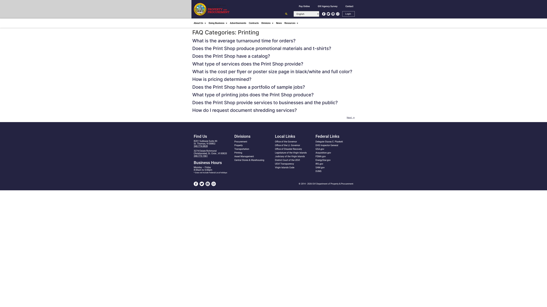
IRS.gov (319, 163)
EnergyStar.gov (323, 160)
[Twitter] (328, 14)
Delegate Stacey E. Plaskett (329, 141)
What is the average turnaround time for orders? (244, 40)
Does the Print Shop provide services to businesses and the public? (265, 102)
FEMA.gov (321, 156)
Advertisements (238, 23)
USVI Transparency (284, 163)
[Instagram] (337, 14)
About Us (198, 23)
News (279, 23)
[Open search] (286, 14)
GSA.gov (320, 149)
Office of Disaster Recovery (288, 149)
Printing (238, 152)
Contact (349, 6)
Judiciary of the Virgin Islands (290, 156)
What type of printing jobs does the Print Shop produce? (253, 95)
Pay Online (304, 6)
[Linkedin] (333, 14)
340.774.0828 (201, 146)
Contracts (254, 23)
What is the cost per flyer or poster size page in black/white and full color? (272, 71)
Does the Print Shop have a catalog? (231, 56)
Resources (289, 23)
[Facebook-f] (323, 14)
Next (351, 117)
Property (238, 145)
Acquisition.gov (323, 152)
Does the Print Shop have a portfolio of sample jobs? (248, 87)
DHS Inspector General (327, 145)
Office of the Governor (286, 141)
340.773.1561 (201, 156)
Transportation (241, 149)
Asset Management (244, 156)
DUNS (319, 171)
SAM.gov (320, 167)
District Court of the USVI (287, 160)
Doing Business (216, 23)
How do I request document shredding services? (244, 110)
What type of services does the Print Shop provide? (247, 64)
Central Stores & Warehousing (249, 160)
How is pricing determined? (221, 79)
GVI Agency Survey (327, 6)
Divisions (266, 23)
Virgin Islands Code (284, 167)
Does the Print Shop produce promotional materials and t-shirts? (261, 48)
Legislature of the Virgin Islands (291, 152)
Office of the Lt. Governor (287, 145)
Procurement (240, 141)
